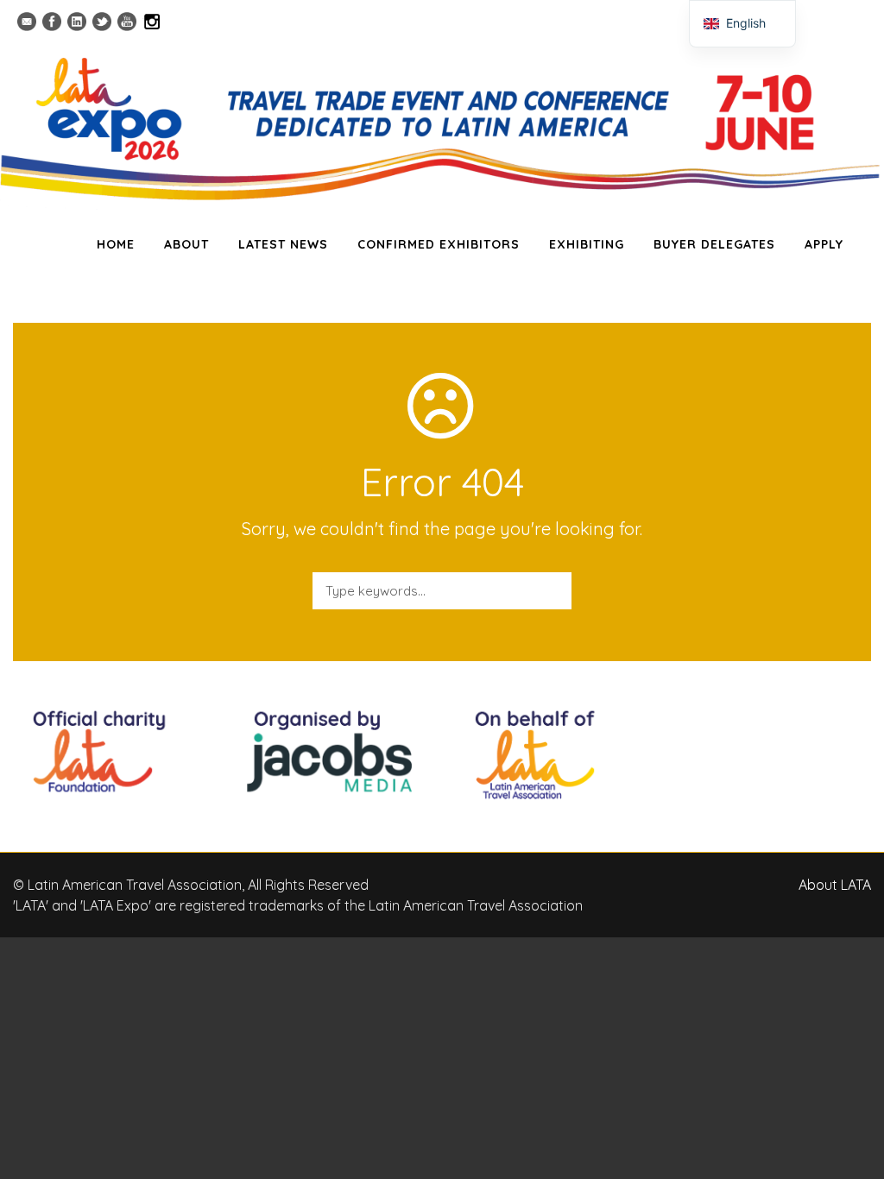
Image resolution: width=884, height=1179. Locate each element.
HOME (116, 244)
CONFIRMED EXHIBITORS (438, 244)
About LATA (835, 884)
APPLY (824, 244)
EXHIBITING (586, 244)
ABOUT (186, 244)
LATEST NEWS (283, 244)
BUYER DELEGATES (714, 244)
